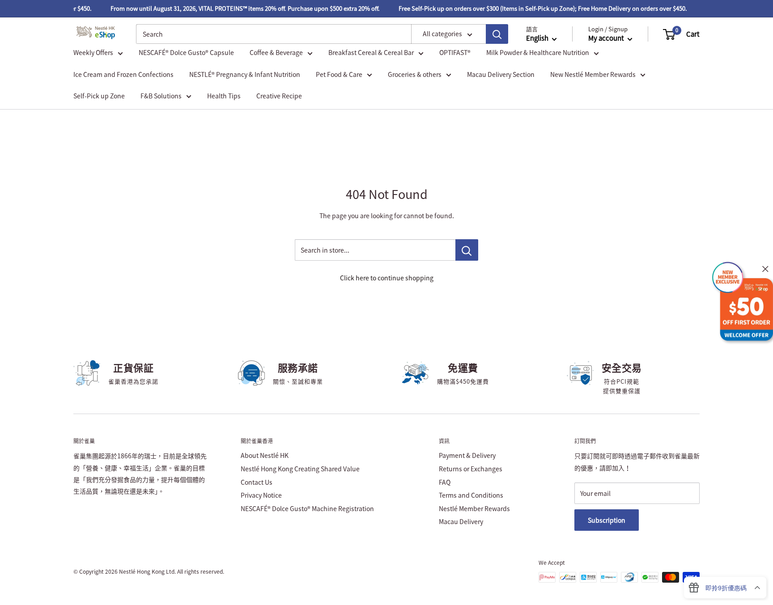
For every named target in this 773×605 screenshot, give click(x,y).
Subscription (606, 520)
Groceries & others (415, 74)
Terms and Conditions (471, 495)
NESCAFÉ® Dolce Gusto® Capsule (186, 52)
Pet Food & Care (339, 74)
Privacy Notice (261, 495)
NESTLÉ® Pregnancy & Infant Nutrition (244, 74)
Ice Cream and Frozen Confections (123, 74)
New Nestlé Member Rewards (593, 74)
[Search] (497, 34)
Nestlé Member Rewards (474, 508)
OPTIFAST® (455, 52)
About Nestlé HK (265, 455)
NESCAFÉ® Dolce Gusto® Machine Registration (307, 508)
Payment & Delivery (467, 455)
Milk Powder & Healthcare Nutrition (537, 52)
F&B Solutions (161, 95)
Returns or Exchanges (470, 468)
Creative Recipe (279, 95)
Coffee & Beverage (276, 52)
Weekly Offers (93, 52)
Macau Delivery (461, 521)
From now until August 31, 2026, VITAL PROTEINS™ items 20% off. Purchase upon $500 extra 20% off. (240, 8)
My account (606, 38)
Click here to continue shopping (386, 277)
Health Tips (224, 95)
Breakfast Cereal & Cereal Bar (371, 52)
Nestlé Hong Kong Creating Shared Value (300, 468)
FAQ (444, 482)
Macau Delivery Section (501, 74)
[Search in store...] (466, 250)
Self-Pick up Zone (99, 95)
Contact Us (256, 482)
